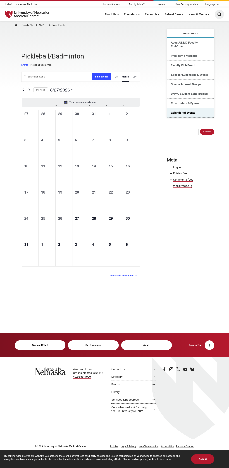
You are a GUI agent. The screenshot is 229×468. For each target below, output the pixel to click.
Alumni (161, 4)
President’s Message (184, 55)
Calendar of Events (183, 112)
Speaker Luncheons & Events (189, 74)
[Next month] (29, 90)
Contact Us (118, 369)
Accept (203, 459)
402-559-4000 (82, 376)
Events (24, 65)
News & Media (197, 14)
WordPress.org (182, 185)
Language (210, 4)
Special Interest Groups (186, 84)
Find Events (101, 76)
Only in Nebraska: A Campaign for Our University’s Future (129, 409)
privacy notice (148, 459)
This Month (40, 89)
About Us (110, 14)
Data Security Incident (187, 4)
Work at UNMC (40, 345)
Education (130, 14)
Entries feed (180, 173)
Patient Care (173, 14)
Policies (114, 446)
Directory (117, 376)
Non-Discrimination (148, 446)
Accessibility (167, 446)
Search (207, 131)
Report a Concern (185, 446)
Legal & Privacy (128, 446)
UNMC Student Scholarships (189, 93)
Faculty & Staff (137, 4)
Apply (146, 345)
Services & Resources (125, 399)
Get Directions (93, 345)
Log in (177, 167)
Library (115, 392)
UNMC (8, 4)
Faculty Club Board (183, 65)
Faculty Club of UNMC (33, 25)
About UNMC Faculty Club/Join (184, 44)
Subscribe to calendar (122, 275)
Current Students (112, 4)
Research (151, 14)
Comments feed (183, 179)
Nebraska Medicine (26, 4)
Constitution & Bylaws (185, 103)
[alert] (81, 102)
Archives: (56, 25)
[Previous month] (23, 90)
